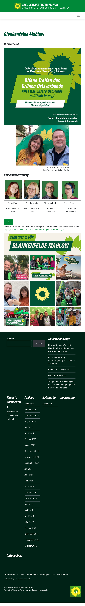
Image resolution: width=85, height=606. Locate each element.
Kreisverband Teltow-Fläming (40, 4)
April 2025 (29, 433)
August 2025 (30, 421)
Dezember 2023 (32, 492)
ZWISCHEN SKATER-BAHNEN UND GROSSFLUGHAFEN (45, 8)
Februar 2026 (30, 409)
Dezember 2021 (32, 534)
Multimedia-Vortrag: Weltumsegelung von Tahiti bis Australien (61, 360)
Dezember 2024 (32, 451)
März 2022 (29, 522)
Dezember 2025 (32, 415)
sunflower (21, 590)
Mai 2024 (29, 480)
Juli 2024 (29, 469)
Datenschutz (14, 556)
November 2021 (32, 540)
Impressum (67, 398)
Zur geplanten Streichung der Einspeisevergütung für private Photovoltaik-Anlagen (61, 384)
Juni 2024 (29, 474)
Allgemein (47, 403)
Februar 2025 (30, 439)
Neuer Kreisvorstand (57, 375)
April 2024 (29, 486)
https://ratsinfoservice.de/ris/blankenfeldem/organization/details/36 (34, 229)
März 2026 (29, 403)
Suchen (10, 338)
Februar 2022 (30, 528)
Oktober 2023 (31, 498)
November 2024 (32, 457)
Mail (8, 222)
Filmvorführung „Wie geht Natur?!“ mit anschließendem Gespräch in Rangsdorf (61, 348)
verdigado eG (42, 590)
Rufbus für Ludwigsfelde (59, 369)
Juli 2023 (29, 504)
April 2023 (29, 516)
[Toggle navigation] (78, 16)
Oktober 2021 (31, 545)
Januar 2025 (30, 445)
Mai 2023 (29, 510)
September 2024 (32, 463)
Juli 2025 (29, 427)
